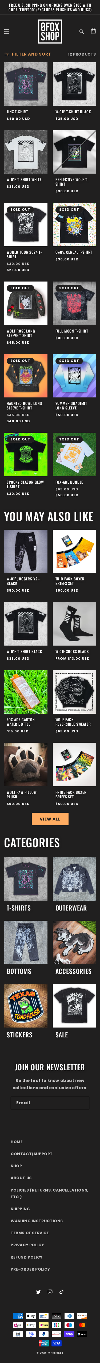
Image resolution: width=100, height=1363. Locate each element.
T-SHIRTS (19, 908)
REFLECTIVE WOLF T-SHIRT (72, 181)
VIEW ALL (50, 819)
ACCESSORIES (73, 971)
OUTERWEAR (71, 908)
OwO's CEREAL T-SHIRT (74, 252)
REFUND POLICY (27, 1257)
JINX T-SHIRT (17, 111)
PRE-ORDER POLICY (30, 1269)
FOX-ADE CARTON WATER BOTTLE (21, 721)
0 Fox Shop (55, 1352)
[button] (7, 31)
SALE (61, 1035)
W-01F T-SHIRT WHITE (24, 179)
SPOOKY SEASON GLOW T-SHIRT (25, 484)
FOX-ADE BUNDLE (69, 482)
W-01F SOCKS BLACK (72, 651)
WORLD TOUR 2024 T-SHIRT (24, 254)
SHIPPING (20, 1209)
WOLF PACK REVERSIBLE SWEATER (73, 721)
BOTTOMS (19, 971)
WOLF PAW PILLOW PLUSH (22, 794)
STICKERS (20, 1035)
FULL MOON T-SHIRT (71, 331)
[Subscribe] (83, 1103)
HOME (17, 1142)
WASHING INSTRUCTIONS (37, 1221)
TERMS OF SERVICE (30, 1233)
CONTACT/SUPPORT (32, 1154)
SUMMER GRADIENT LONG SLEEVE (71, 405)
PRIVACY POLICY (27, 1245)
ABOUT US (21, 1178)
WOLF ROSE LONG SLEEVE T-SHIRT (21, 333)
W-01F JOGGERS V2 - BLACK (23, 580)
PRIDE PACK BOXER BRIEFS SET (71, 794)
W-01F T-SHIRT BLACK (73, 111)
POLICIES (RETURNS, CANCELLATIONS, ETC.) (50, 1194)
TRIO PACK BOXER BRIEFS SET (70, 580)
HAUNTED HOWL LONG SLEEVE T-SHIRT (24, 405)
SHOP (16, 1166)
